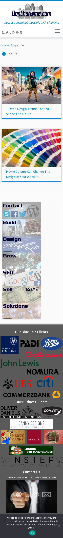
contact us (47, 477)
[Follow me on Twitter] (7, 32)
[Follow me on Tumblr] (10, 32)
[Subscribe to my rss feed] (4, 32)
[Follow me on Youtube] (18, 32)
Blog (13, 45)
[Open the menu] (57, 31)
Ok (32, 533)
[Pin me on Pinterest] (21, 32)
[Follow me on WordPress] (14, 32)
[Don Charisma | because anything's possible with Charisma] (31, 11)
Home (5, 45)
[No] (58, 525)
